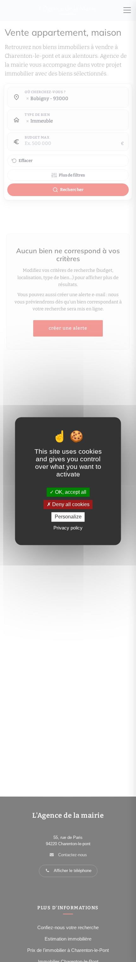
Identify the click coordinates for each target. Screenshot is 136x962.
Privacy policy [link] (68, 527)
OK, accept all (70, 492)
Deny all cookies (70, 504)
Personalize (68, 517)
